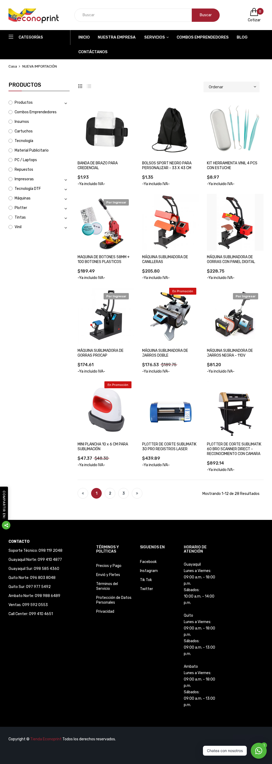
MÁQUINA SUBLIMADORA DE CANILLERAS (165, 259)
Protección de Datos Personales (113, 600)
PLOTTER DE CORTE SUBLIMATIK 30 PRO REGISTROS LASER (169, 446)
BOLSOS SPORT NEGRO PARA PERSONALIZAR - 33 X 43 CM (167, 165)
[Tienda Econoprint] (37, 15)
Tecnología (24, 141)
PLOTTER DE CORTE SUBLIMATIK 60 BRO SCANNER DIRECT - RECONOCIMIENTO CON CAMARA (234, 449)
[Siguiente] (137, 493)
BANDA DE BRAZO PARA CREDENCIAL (98, 165)
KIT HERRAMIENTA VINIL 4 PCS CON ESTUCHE (232, 165)
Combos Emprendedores (36, 112)
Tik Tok (146, 580)
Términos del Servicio (107, 586)
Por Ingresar (116, 202)
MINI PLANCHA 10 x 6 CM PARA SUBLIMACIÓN (103, 446)
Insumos (22, 121)
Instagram (149, 571)
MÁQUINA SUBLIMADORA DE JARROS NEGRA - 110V (230, 353)
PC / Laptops (26, 160)
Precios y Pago (108, 565)
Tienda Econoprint (46, 739)
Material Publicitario (32, 150)
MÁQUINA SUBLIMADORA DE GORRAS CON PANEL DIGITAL (231, 259)
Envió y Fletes (108, 575)
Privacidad (105, 611)
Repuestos (24, 169)
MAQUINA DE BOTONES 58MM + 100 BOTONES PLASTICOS (104, 259)
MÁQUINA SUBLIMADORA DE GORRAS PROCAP (101, 353)
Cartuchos (24, 131)
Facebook (148, 562)
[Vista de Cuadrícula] (80, 85)
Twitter (146, 589)
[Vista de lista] (89, 85)
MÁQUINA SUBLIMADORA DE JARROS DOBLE (165, 353)
